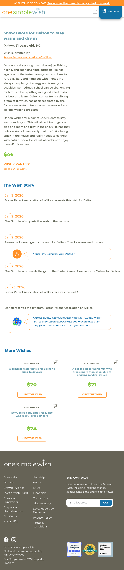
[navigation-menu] (94, 12)
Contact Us (40, 498)
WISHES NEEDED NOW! (62, 3)
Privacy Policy (42, 517)
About (37, 482)
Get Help (39, 477)
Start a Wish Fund (16, 492)
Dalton (9, 45)
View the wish (32, 394)
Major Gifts (11, 521)
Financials (39, 492)
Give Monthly (42, 503)
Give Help (10, 477)
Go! (105, 502)
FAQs (36, 487)
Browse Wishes (14, 487)
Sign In (112, 11)
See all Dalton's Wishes (16, 169)
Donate (9, 482)
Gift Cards (10, 516)
